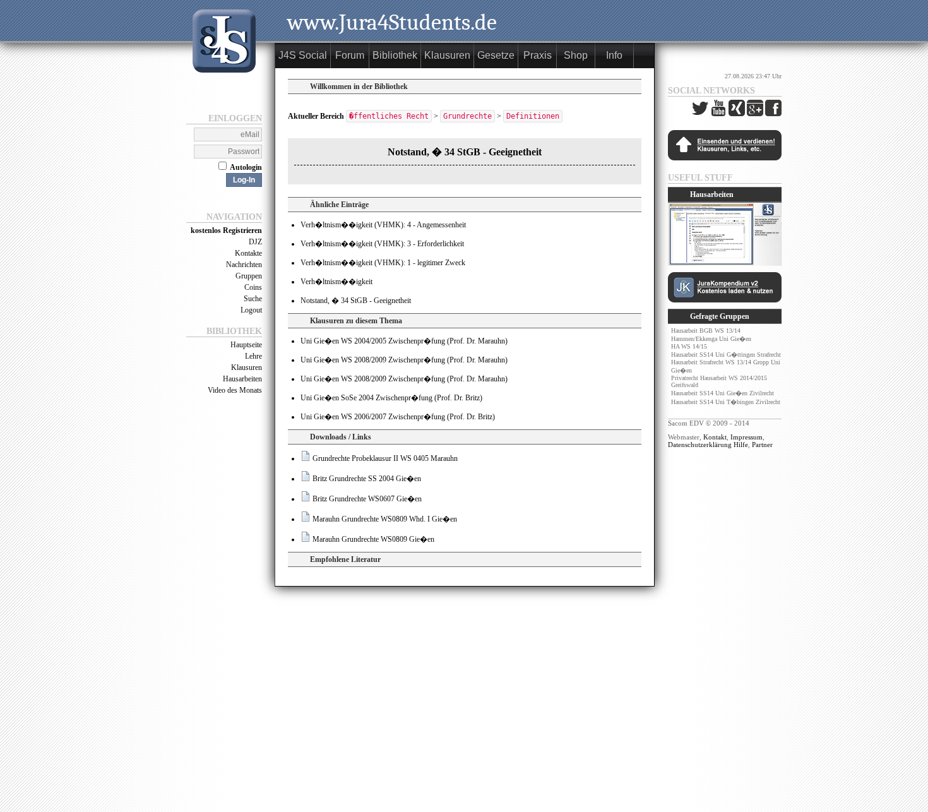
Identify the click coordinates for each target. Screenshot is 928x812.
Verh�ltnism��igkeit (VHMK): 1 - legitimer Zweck (382, 262)
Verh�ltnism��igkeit (336, 281)
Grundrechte (467, 116)
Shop (576, 55)
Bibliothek (394, 55)
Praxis (537, 55)
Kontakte (248, 253)
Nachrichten (244, 264)
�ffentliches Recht (389, 116)
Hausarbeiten (242, 378)
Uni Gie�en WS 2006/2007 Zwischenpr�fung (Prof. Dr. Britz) (397, 416)
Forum (349, 55)
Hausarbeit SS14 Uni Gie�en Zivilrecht (722, 393)
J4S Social (302, 55)
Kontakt (715, 437)
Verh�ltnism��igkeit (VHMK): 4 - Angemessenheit (383, 224)
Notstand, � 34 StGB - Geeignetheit (355, 300)
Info (614, 55)
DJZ (255, 241)
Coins (253, 287)
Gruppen (248, 276)
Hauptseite (246, 344)
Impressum (746, 437)
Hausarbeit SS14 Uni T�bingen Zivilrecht (725, 401)
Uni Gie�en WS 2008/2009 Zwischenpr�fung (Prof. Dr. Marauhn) (404, 359)
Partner (762, 444)
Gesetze (496, 55)
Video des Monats (235, 390)
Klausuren (246, 367)
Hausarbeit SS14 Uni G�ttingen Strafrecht (726, 354)
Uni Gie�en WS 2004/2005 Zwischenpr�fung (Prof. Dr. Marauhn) (404, 341)
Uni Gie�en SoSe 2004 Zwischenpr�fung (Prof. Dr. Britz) (391, 397)
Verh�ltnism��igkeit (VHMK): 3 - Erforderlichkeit (382, 243)
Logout (251, 310)
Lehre (253, 356)
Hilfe (741, 444)
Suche (253, 298)
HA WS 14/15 (689, 346)
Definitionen (532, 116)
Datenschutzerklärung (700, 444)
